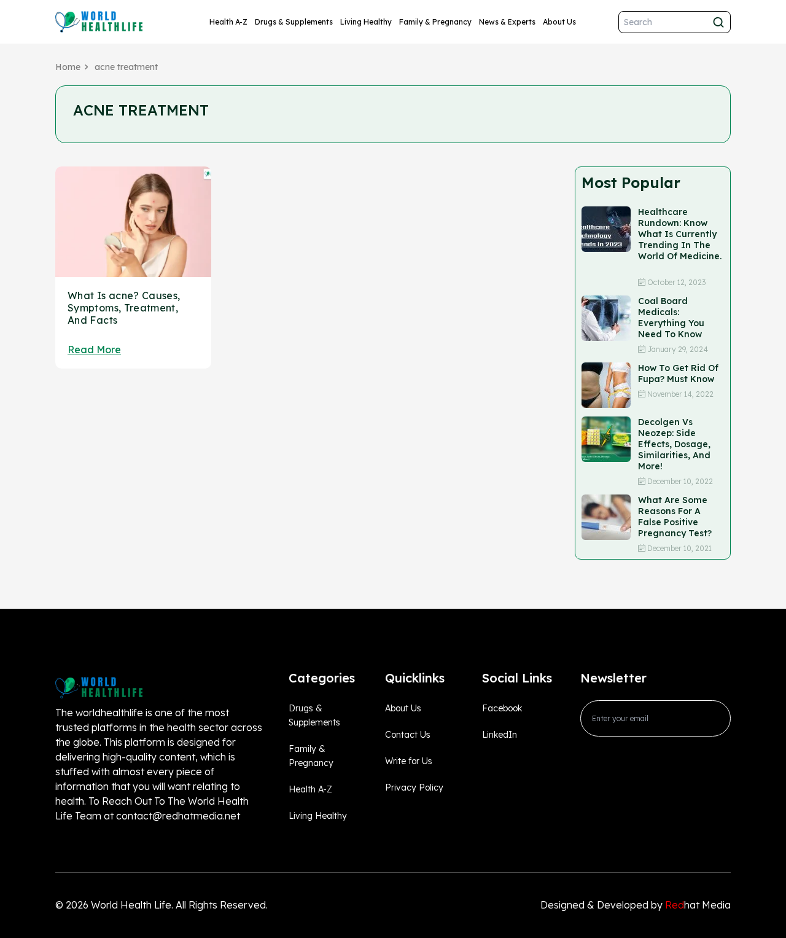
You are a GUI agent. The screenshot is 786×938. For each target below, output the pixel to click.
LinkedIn (499, 734)
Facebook (502, 708)
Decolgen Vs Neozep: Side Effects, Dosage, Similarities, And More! (674, 444)
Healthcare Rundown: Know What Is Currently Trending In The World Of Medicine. (680, 239)
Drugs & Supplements (294, 21)
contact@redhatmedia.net (178, 816)
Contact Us (407, 734)
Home (67, 66)
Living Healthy (366, 21)
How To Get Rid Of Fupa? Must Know (678, 373)
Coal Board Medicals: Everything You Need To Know (671, 317)
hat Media (698, 905)
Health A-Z (228, 21)
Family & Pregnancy (435, 21)
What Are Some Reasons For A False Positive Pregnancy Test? (675, 516)
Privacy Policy (414, 787)
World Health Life (131, 905)
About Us (559, 21)
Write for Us (408, 761)
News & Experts (507, 21)
